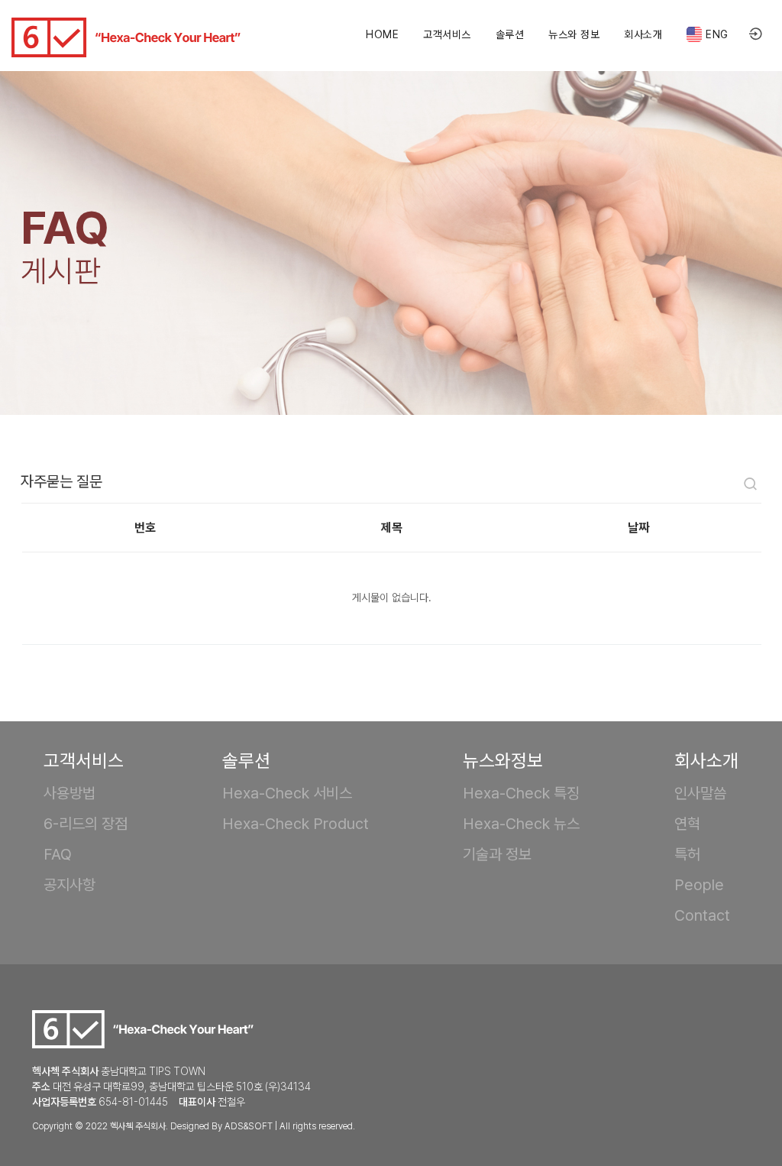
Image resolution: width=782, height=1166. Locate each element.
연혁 (687, 824)
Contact (702, 915)
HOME (382, 34)
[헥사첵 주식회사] (126, 37)
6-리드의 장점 (86, 824)
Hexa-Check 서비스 (287, 793)
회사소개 (643, 34)
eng (717, 34)
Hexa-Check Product (295, 824)
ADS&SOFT (249, 1126)
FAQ (58, 854)
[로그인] (756, 35)
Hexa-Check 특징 (521, 793)
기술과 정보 (497, 854)
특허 (687, 854)
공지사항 (69, 885)
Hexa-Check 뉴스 (521, 824)
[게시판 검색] (751, 485)
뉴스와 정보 (573, 34)
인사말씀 (700, 793)
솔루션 (510, 34)
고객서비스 (447, 34)
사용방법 (69, 793)
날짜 (638, 527)
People (699, 885)
